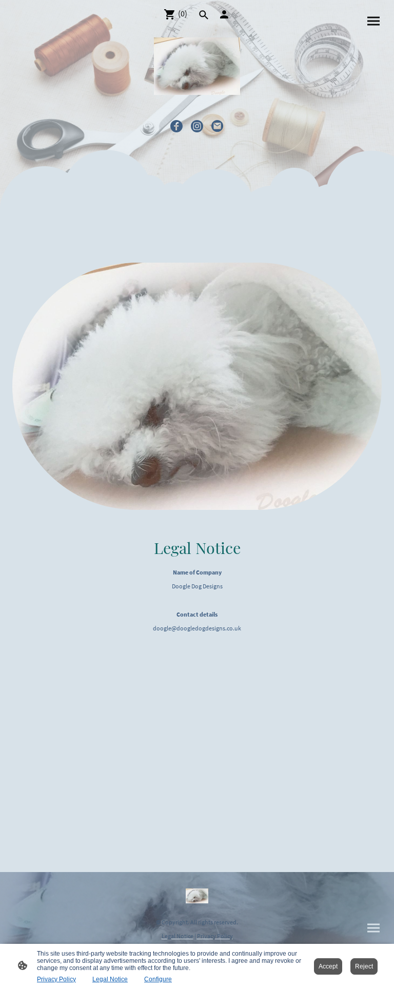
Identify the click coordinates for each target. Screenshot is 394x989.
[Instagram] (197, 126)
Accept (328, 966)
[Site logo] (197, 66)
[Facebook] (176, 126)
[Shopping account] (224, 14)
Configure (158, 979)
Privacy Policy (56, 979)
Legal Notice (110, 979)
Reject (364, 966)
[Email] (217, 126)
